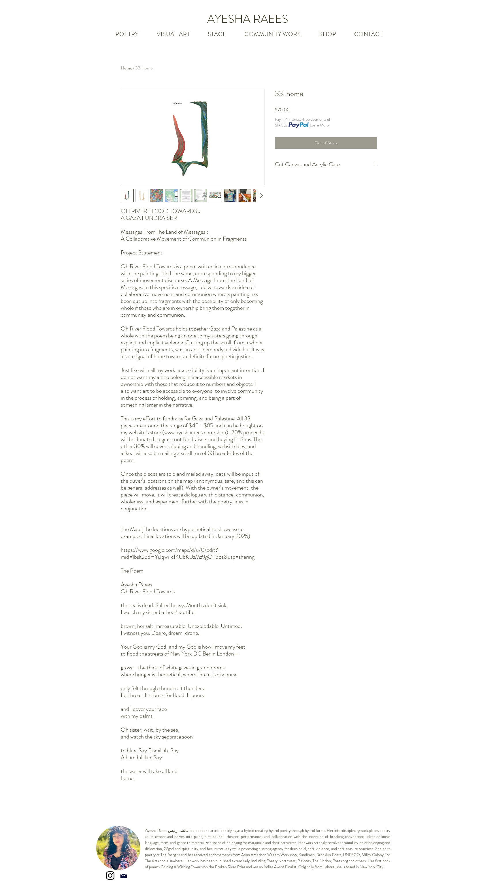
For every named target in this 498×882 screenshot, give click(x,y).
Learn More (319, 125)
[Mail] (123, 876)
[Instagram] (110, 875)
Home (126, 68)
